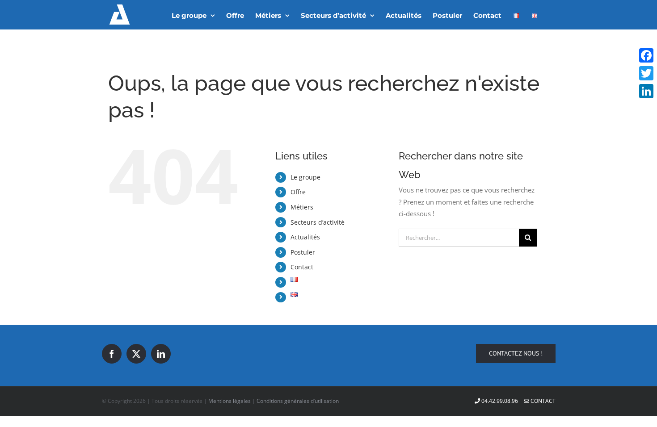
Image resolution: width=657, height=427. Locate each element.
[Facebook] (112, 354)
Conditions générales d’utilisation (298, 401)
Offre (298, 192)
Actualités (305, 237)
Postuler (303, 252)
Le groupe (305, 177)
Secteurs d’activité (318, 222)
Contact (302, 267)
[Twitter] (136, 354)
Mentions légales (229, 401)
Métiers (302, 207)
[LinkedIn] (161, 354)
